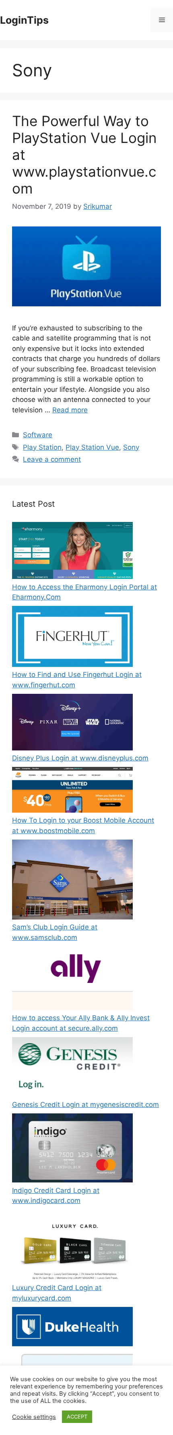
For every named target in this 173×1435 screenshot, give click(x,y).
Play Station (42, 447)
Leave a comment (52, 459)
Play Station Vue (92, 447)
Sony (131, 447)
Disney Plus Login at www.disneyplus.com (80, 758)
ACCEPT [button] (77, 1416)
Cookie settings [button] (34, 1417)
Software (37, 435)
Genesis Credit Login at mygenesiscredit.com (85, 1105)
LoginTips (24, 20)
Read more (70, 410)
